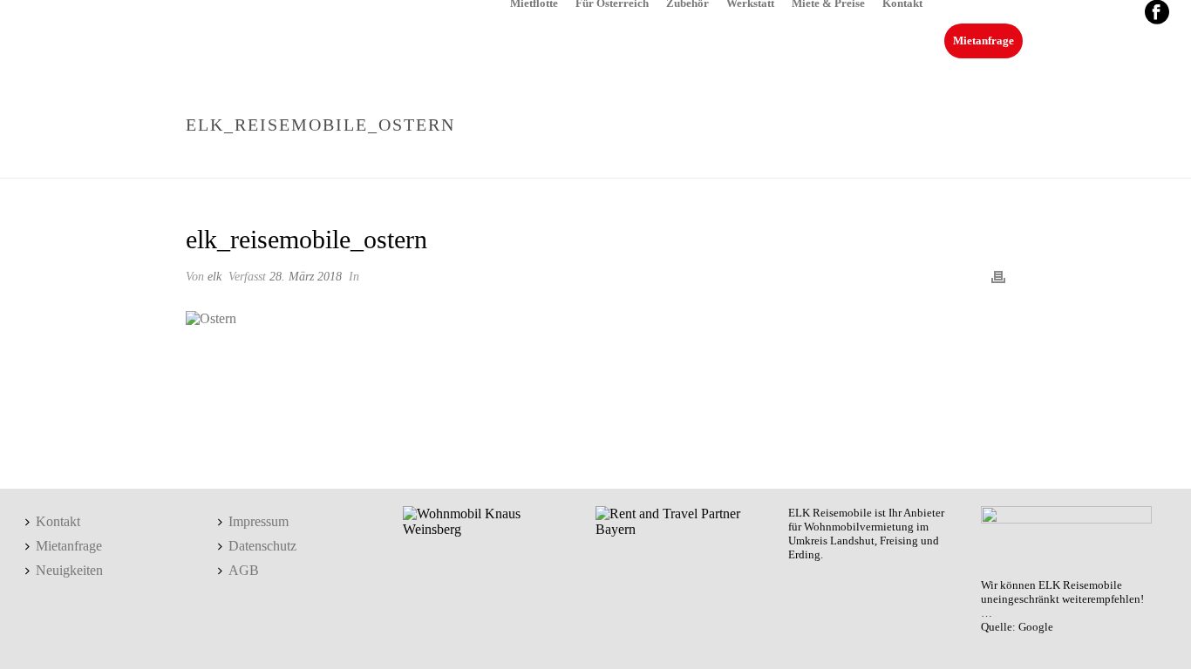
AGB (243, 570)
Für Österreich (612, 2)
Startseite (364, 161)
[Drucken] (998, 276)
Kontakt (902, 2)
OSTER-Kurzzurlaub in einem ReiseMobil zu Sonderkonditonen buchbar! (622, 161)
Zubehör (687, 2)
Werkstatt (750, 2)
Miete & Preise (828, 2)
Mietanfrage (983, 40)
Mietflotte (534, 2)
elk (214, 276)
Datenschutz (262, 545)
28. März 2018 (305, 276)
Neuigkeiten (69, 570)
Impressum (258, 521)
